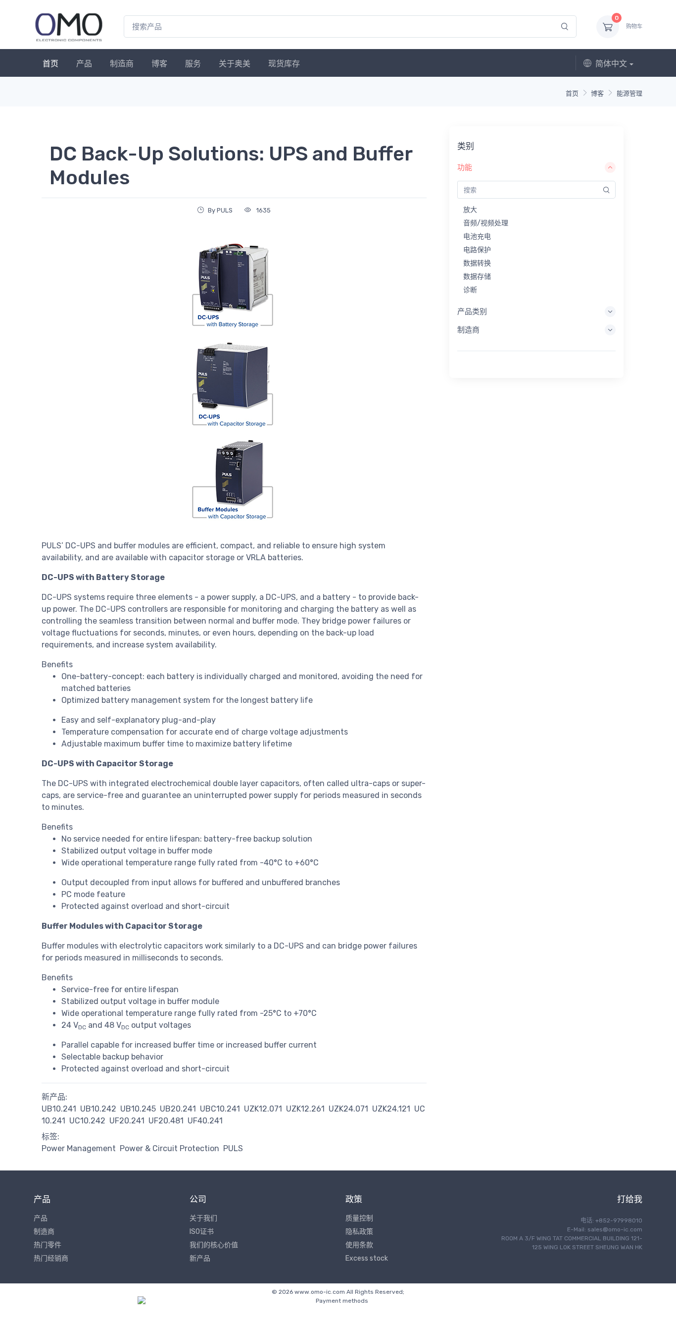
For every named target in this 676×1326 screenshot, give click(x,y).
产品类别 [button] (472, 311)
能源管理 (629, 93)
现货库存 (284, 63)
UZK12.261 (305, 1109)
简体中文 (611, 63)
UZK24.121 (391, 1109)
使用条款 (359, 1245)
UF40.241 (205, 1120)
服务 (193, 63)
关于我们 (203, 1218)
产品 (84, 63)
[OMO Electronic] (69, 26)
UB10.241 (59, 1109)
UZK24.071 (348, 1109)
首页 (50, 63)
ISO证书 (202, 1231)
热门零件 (47, 1245)
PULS (233, 1148)
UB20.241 (178, 1109)
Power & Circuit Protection (169, 1148)
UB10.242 (98, 1109)
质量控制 (359, 1218)
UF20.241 (127, 1120)
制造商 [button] (468, 329)
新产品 (200, 1258)
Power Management (79, 1148)
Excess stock (366, 1258)
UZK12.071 (263, 1109)
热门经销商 (51, 1258)
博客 (159, 63)
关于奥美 (234, 63)
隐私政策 (359, 1231)
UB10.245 (138, 1109)
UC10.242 (87, 1120)
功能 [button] (464, 167)
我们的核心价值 (214, 1245)
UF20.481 (166, 1120)
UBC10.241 (220, 1109)
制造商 (122, 63)
